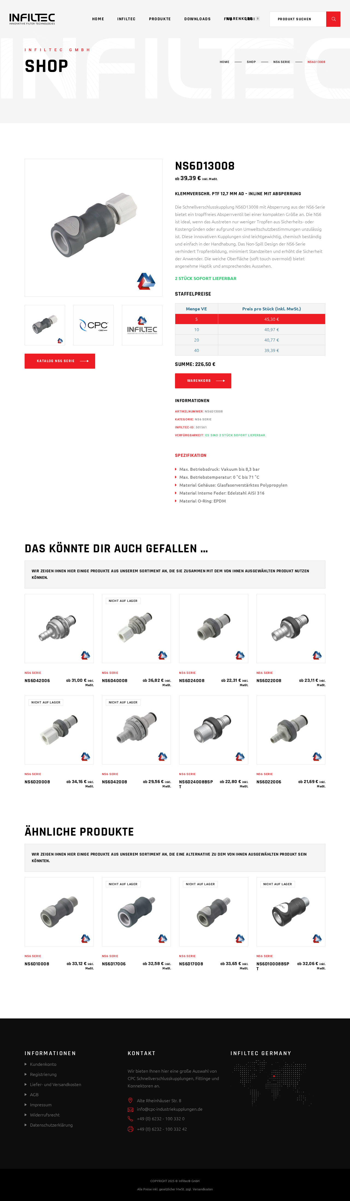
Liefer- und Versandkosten (55, 1084)
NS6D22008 (269, 680)
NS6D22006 (268, 782)
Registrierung (43, 1074)
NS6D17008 (191, 964)
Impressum (41, 1104)
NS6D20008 (37, 782)
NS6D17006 (114, 964)
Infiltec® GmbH (189, 1181)
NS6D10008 (37, 964)
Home (224, 62)
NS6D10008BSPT (273, 966)
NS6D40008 (115, 680)
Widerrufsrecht (45, 1114)
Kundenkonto (42, 1064)
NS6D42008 (114, 782)
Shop (251, 62)
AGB (34, 1094)
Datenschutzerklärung (51, 1125)
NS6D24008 (192, 680)
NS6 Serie (281, 62)
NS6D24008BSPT (196, 784)
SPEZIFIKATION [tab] (191, 455)
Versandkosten (203, 1189)
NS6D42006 (37, 680)
